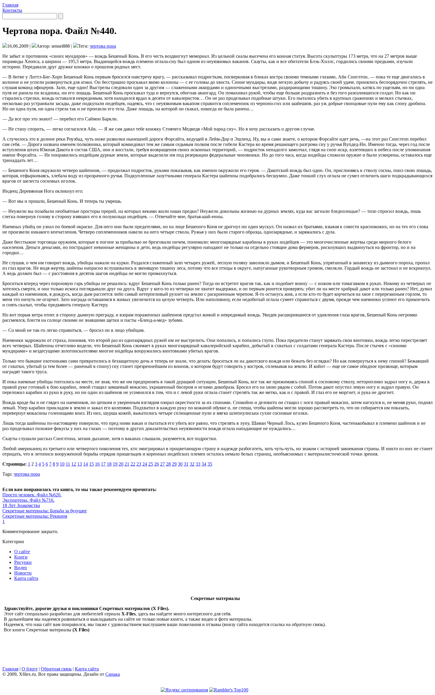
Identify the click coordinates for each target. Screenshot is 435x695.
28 (168, 463)
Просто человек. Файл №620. (32, 494)
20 (121, 463)
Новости (23, 572)
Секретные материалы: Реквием (34, 516)
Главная (10, 4)
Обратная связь (56, 668)
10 (62, 463)
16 (97, 463)
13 (79, 463)
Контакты (12, 10)
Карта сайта (26, 578)
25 (150, 463)
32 (192, 463)
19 (115, 463)
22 (132, 463)
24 (144, 463)
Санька (112, 674)
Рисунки (23, 562)
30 (180, 463)
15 (91, 463)
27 (162, 463)
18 (109, 463)
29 (174, 463)
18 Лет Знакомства (21, 505)
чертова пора (103, 46)
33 (198, 463)
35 (209, 463)
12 (73, 463)
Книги (21, 556)
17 (103, 463)
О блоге (30, 668)
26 (156, 463)
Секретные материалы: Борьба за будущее (44, 510)
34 (204, 463)
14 (85, 463)
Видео (20, 567)
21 (127, 463)
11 (68, 463)
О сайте (22, 551)
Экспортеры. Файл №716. (28, 500)
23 (138, 463)
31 (186, 463)
